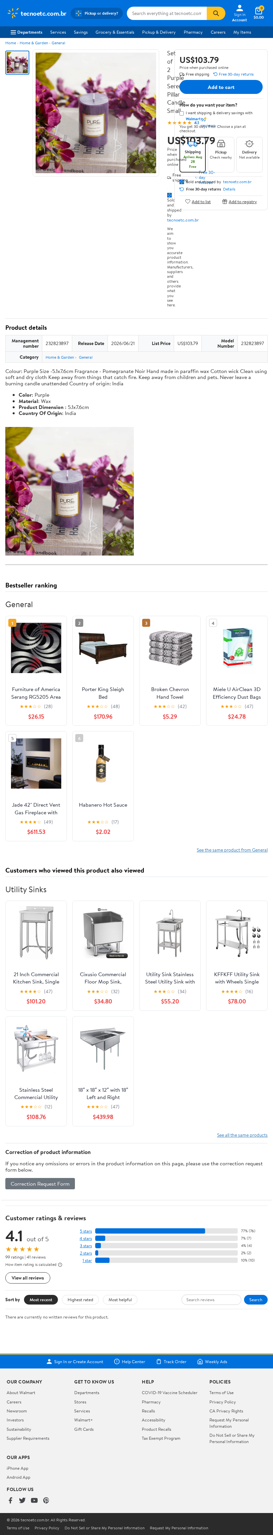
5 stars (86, 1231)
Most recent (41, 1300)
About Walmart (21, 1392)
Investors (15, 1420)
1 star (87, 1260)
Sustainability (19, 1429)
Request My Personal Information (229, 1423)
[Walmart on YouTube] (34, 1501)
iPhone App (17, 1468)
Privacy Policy (222, 1402)
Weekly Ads (216, 1361)
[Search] (216, 13)
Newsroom (17, 1411)
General (58, 43)
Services (58, 32)
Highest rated (80, 1300)
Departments (29, 32)
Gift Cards (84, 1429)
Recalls (148, 1411)
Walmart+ (83, 1420)
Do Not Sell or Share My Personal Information (232, 1438)
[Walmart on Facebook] (10, 1501)
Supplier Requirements (28, 1438)
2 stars (86, 1253)
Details (229, 189)
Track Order (175, 1361)
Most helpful (120, 1300)
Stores (80, 1402)
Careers (218, 32)
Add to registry (243, 201)
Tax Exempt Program (161, 1438)
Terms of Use (221, 1392)
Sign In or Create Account (78, 1361)
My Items (242, 32)
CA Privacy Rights (226, 1411)
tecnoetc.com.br (183, 220)
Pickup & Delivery (159, 32)
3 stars (86, 1245)
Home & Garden (34, 43)
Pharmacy (193, 32)
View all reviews (28, 1278)
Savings (81, 32)
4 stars (86, 1238)
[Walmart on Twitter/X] (22, 1501)
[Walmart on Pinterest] (46, 1501)
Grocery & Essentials (115, 32)
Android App (18, 1477)
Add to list (201, 201)
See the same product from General (232, 850)
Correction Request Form (40, 1183)
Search (255, 1300)
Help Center (133, 1361)
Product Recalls (156, 1429)
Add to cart (221, 87)
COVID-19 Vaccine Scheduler (169, 1392)
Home (10, 43)
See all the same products (242, 1135)
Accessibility (153, 1420)
